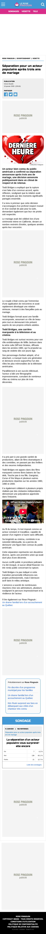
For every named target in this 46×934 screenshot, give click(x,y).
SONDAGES (13, 11)
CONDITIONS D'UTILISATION (23, 922)
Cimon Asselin (8, 84)
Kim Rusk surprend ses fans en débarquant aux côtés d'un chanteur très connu (23, 706)
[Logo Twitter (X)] (11, 94)
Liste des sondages (34, 765)
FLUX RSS (15, 929)
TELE (35, 11)
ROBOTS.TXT (30, 929)
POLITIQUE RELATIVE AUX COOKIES (23, 927)
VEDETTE (26, 11)
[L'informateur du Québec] (23, 4)
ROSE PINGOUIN (8, 58)
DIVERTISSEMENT (23, 58)
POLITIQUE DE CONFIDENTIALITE (23, 924)
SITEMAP (22, 929)
